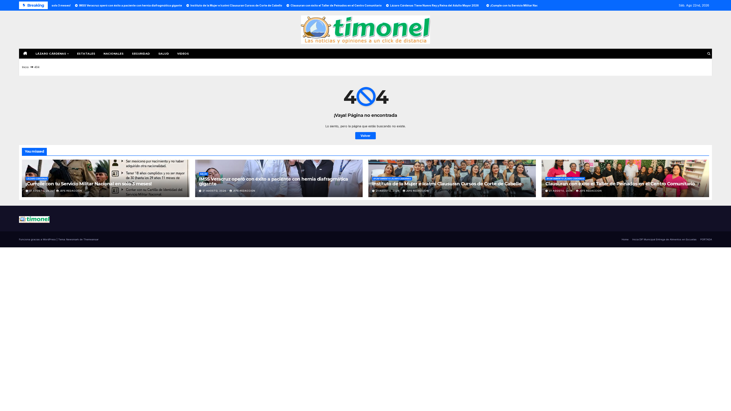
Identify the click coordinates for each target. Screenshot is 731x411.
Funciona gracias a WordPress (38, 239)
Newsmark (72, 239)
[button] (708, 54)
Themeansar (91, 239)
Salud (163, 53)
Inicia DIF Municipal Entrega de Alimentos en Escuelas (664, 239)
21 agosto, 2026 (41, 190)
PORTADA (706, 239)
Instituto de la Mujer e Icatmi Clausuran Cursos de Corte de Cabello (446, 183)
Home (625, 239)
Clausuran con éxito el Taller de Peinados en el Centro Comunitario (620, 183)
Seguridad (141, 53)
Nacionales (114, 53)
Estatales (86, 53)
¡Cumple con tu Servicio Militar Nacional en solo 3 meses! (89, 183)
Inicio (25, 67)
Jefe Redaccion (71, 190)
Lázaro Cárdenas (51, 53)
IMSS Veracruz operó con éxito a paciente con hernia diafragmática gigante (273, 181)
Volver (365, 136)
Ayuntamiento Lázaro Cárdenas (392, 179)
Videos (183, 53)
